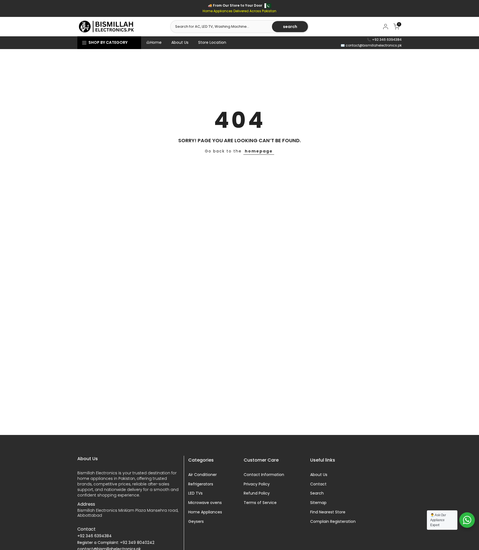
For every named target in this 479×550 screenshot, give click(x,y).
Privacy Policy (257, 484)
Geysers (196, 521)
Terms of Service (260, 502)
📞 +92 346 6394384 (384, 39)
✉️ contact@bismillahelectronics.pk (371, 45)
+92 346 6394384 (94, 536)
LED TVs (195, 493)
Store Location (212, 42)
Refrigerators (200, 484)
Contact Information (264, 474)
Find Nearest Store (327, 512)
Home (156, 42)
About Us (179, 42)
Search (317, 493)
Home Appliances (205, 512)
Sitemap (318, 502)
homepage (259, 151)
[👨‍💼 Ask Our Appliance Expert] (467, 520)
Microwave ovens (205, 502)
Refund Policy (257, 493)
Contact (318, 484)
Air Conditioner (202, 474)
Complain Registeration (333, 521)
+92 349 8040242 (137, 542)
